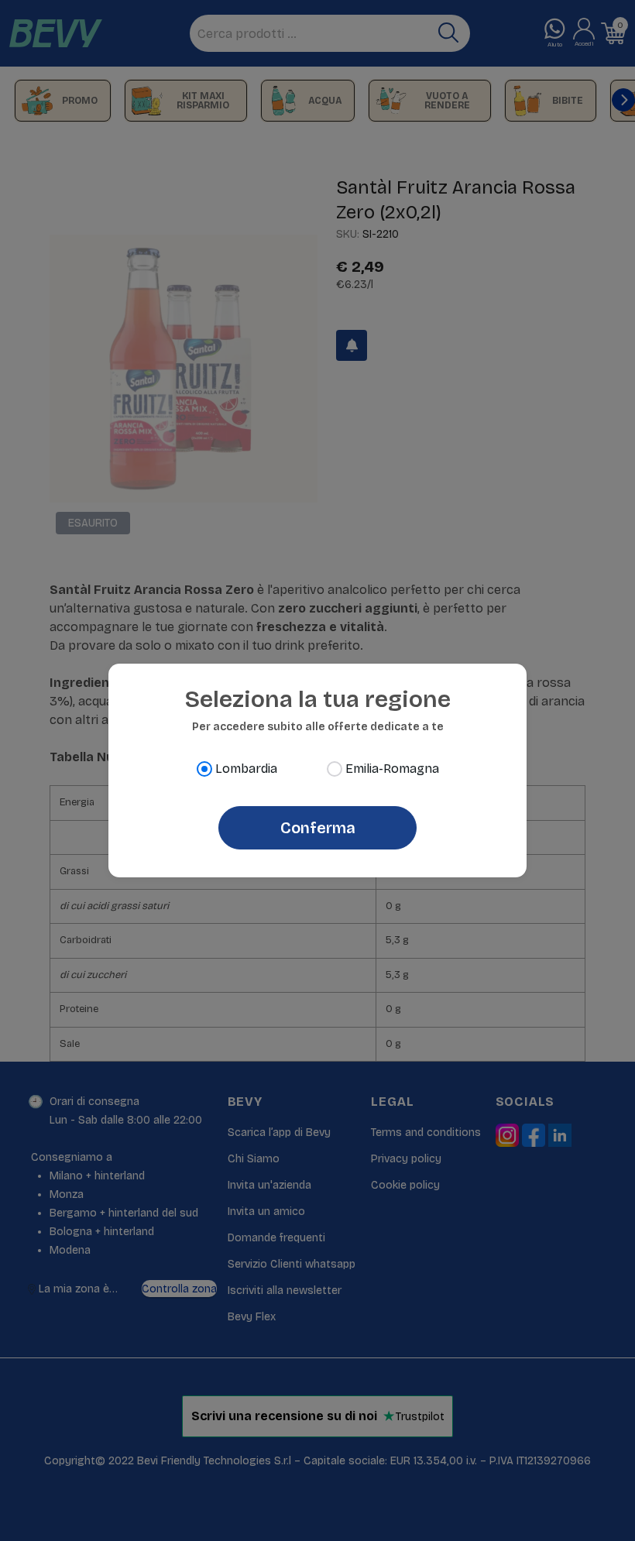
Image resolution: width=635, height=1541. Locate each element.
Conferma (317, 828)
